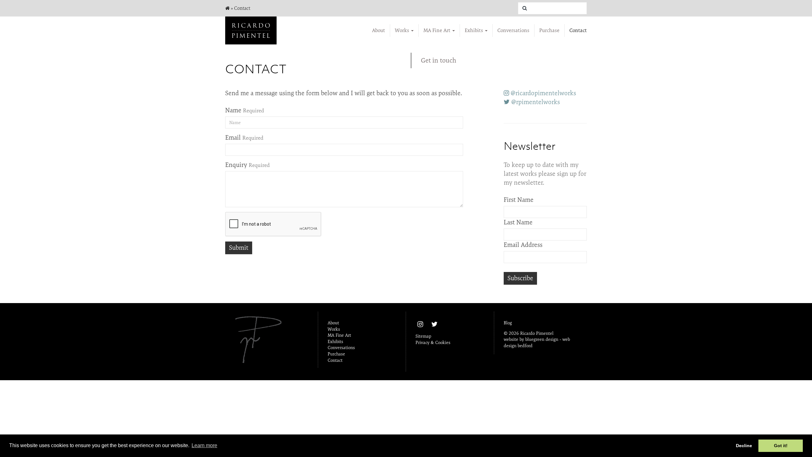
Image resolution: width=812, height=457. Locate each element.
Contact (578, 30)
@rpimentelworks (535, 102)
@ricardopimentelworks (542, 93)
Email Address (523, 245)
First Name (519, 200)
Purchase (549, 30)
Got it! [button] (781, 445)
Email (233, 138)
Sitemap (423, 336)
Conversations (513, 30)
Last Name (518, 222)
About (378, 30)
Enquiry (236, 165)
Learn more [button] (204, 445)
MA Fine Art (437, 30)
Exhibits (474, 30)
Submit (238, 248)
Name (233, 110)
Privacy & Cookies (433, 342)
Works (402, 30)
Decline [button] (744, 445)
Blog (508, 323)
